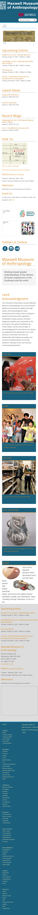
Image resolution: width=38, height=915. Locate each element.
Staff (4, 900)
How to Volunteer (7, 877)
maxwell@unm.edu (7, 664)
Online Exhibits (6, 739)
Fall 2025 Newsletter (9, 103)
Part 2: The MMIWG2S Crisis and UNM (15, 128)
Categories (5, 851)
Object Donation (6, 806)
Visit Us (4, 891)
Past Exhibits (6, 741)
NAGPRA (5, 804)
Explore (4, 732)
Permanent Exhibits (7, 734)
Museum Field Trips (7, 768)
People (4, 897)
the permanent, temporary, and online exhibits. (18, 393)
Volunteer (5, 874)
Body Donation (6, 797)
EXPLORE (7, 354)
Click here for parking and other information (16, 170)
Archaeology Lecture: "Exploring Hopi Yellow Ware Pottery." (17, 62)
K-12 (4, 762)
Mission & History (7, 895)
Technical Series (7, 822)
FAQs (4, 906)
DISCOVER (7, 458)
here (13, 200)
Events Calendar (7, 833)
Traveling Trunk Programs (9, 764)
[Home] (19, 5)
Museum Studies (7, 760)
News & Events (6, 831)
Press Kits (5, 841)
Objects (4, 854)
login (24, 732)
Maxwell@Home (7, 849)
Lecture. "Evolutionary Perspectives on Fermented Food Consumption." (15, 78)
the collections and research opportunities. (17, 497)
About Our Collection (8, 787)
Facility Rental (6, 908)
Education (5, 751)
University (5, 753)
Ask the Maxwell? (7, 862)
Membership (6, 872)
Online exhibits (6, 864)
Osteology (5, 793)
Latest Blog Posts (7, 835)
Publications (5, 820)
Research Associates (8, 902)
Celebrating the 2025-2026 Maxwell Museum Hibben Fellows (18, 121)
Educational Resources (8, 776)
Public (4, 779)
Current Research (7, 814)
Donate (4, 883)
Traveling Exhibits (7, 743)
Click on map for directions (10, 166)
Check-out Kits (6, 766)
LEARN (6, 406)
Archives (5, 799)
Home (4, 724)
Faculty (4, 757)
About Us (5, 893)
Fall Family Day (7, 70)
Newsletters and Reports (9, 839)
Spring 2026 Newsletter (10, 95)
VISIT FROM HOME (11, 510)
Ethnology (5, 791)
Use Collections (6, 802)
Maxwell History (6, 860)
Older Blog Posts (7, 837)
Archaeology (6, 789)
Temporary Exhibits (7, 737)
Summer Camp (6, 774)
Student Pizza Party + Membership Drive (16, 55)
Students (5, 755)
